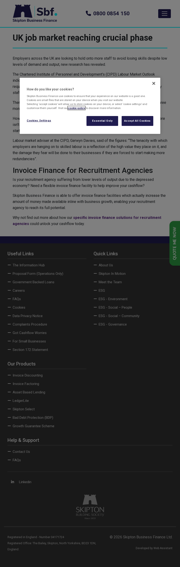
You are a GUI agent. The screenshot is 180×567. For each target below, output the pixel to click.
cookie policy (76, 108)
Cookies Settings (39, 120)
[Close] (154, 83)
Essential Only (102, 120)
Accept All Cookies (137, 120)
